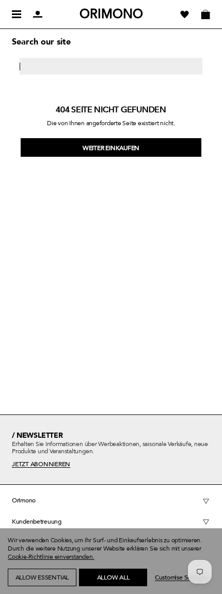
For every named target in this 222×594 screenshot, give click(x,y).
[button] (26, 589)
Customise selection (182, 577)
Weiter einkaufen (111, 148)
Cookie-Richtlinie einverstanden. (51, 557)
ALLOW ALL (113, 577)
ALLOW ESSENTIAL (42, 577)
